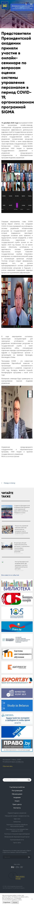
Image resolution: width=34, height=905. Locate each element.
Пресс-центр (6, 14)
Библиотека (17, 822)
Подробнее (6, 902)
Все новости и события (10, 575)
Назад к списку (9, 483)
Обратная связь (8, 766)
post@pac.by (19, 762)
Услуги (17, 801)
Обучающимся (17, 794)
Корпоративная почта (17, 840)
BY (21, 867)
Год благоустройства (17, 787)
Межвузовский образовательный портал (17, 837)
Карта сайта (17, 842)
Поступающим (17, 791)
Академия (17, 797)
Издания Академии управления (17, 813)
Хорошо (15, 902)
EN (17, 867)
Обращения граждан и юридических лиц (17, 816)
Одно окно (17, 819)
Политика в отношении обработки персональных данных (17, 825)
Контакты (17, 808)
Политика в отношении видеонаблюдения (17, 834)
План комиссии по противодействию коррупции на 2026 (17, 830)
